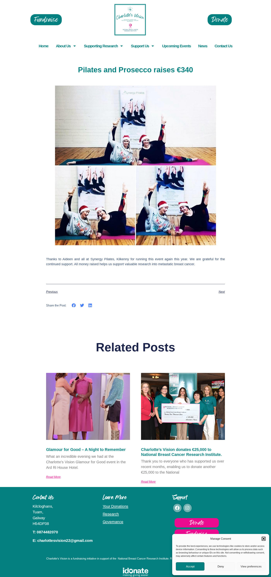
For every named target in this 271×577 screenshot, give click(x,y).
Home (43, 46)
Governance (113, 522)
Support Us (140, 46)
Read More (53, 477)
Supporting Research (101, 46)
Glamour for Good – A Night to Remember (86, 449)
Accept (190, 566)
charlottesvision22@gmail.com (65, 540)
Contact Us (223, 46)
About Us (63, 46)
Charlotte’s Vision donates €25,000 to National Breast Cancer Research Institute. (181, 452)
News (202, 46)
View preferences (251, 566)
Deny (221, 566)
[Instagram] (187, 508)
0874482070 (47, 532)
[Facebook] (177, 508)
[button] (263, 539)
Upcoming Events (176, 46)
